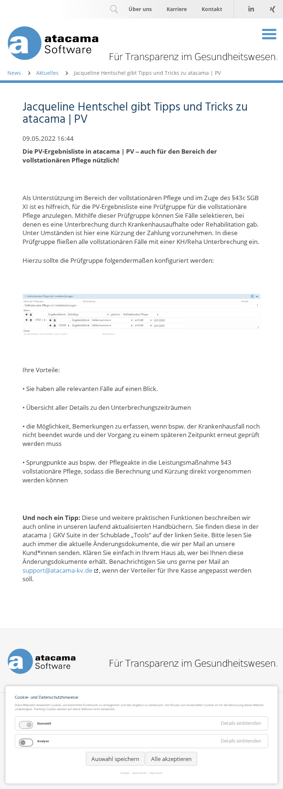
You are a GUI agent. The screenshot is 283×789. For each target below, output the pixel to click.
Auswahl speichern (115, 758)
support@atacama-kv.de (57, 570)
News (14, 72)
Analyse (43, 741)
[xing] (272, 9)
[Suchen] (113, 9)
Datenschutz (139, 773)
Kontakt (124, 773)
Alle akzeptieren (171, 758)
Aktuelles (47, 72)
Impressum (156, 773)
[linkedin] (251, 9)
